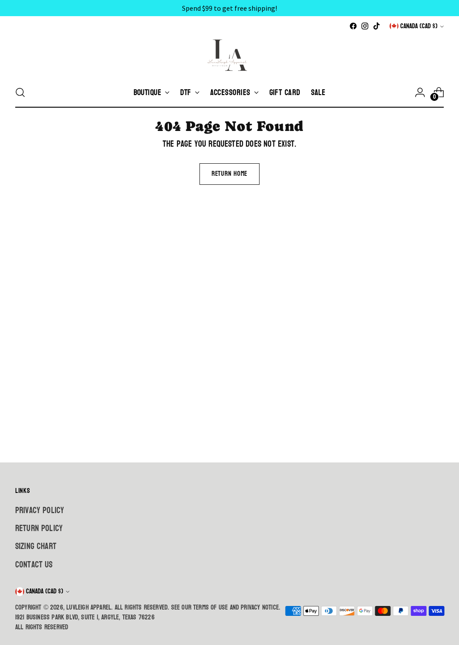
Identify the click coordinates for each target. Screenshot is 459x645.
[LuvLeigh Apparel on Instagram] (365, 26)
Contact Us (34, 564)
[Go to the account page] (420, 92)
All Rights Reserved (42, 627)
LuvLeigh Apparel (88, 607)
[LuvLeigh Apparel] (229, 54)
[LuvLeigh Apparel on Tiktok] (376, 26)
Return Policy (39, 528)
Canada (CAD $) (418, 26)
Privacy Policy (40, 510)
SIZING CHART (35, 546)
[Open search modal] (20, 92)
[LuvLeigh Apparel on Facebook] (353, 26)
